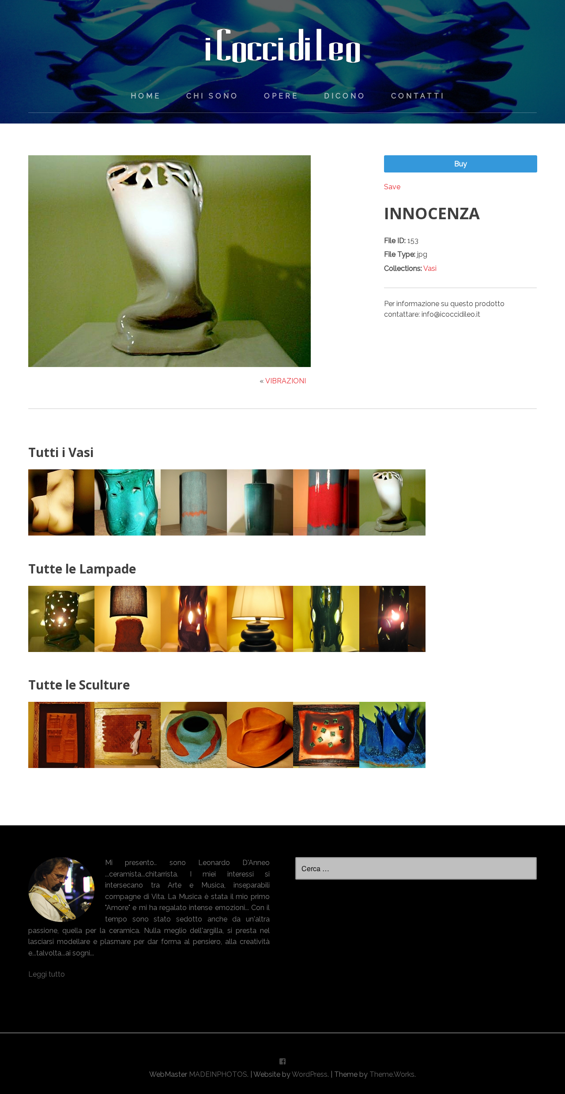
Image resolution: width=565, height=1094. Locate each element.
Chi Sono (212, 96)
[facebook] (282, 1063)
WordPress (310, 1074)
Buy (460, 164)
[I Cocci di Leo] (282, 57)
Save (392, 187)
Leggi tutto (46, 974)
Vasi (430, 268)
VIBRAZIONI (285, 381)
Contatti (418, 96)
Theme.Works (391, 1074)
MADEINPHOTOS (218, 1074)
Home (146, 96)
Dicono (345, 96)
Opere (281, 96)
